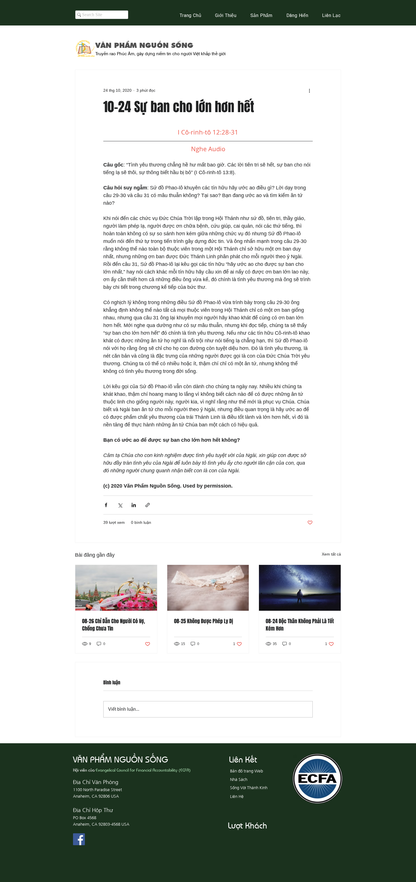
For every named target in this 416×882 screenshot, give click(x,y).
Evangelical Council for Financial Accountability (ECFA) (143, 770)
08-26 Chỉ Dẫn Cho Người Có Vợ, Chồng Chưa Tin (113, 625)
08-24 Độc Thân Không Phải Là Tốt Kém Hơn (300, 625)
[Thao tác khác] (309, 90)
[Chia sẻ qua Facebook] (106, 505)
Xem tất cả (331, 554)
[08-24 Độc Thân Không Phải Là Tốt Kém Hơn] (300, 588)
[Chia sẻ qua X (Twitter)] (120, 505)
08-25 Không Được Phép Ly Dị (203, 621)
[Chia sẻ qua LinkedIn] (133, 505)
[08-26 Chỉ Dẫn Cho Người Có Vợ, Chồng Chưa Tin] (116, 588)
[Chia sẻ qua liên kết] (147, 505)
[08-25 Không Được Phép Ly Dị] (208, 588)
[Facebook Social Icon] (79, 839)
